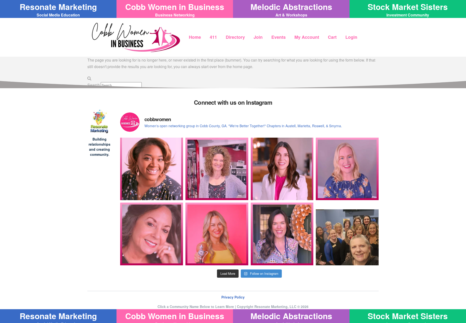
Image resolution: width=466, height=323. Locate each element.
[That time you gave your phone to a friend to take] (347, 234)
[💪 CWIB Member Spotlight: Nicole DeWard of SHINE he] (216, 169)
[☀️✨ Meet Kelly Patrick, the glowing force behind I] (216, 234)
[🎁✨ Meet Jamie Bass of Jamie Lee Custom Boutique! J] (347, 169)
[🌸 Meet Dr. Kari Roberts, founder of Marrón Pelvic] (151, 169)
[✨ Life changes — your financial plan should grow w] (282, 169)
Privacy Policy (233, 297)
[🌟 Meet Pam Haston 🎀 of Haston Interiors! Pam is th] (151, 234)
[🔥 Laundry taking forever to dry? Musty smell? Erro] (282, 234)
